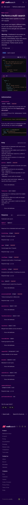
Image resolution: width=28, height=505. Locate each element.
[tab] (3, 76)
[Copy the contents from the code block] (25, 57)
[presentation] (14, 66)
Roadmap (4, 444)
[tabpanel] (14, 84)
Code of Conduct (6, 482)
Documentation (6, 441)
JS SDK (20, 125)
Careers (4, 479)
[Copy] (25, 53)
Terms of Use (5, 487)
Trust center (5, 452)
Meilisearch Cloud (6, 433)
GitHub (4, 459)
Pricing (4, 439)
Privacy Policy (5, 484)
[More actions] (26, 2)
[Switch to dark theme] (25, 499)
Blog (3, 474)
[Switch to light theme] (22, 499)
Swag (3, 490)
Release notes (5, 447)
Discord (4, 461)
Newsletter (5, 464)
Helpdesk (4, 467)
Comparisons (5, 449)
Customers (5, 476)
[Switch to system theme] (19, 499)
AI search (4, 436)
